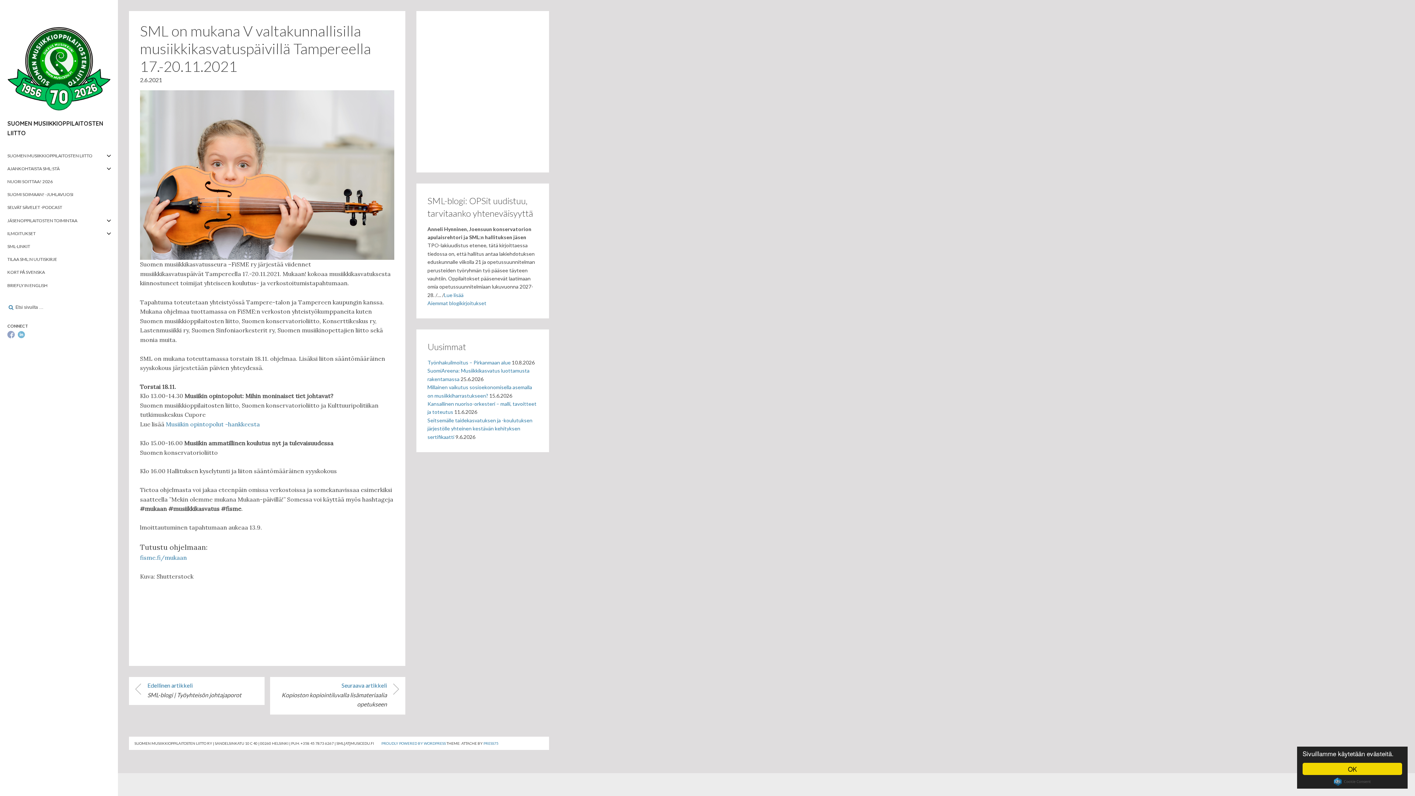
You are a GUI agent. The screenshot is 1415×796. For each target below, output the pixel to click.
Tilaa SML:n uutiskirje (32, 259)
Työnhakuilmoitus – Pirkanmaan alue (469, 362)
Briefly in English (27, 285)
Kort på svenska (26, 272)
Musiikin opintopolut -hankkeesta (213, 424)
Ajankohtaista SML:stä (33, 168)
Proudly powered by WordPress (413, 743)
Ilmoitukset (21, 233)
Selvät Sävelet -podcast (34, 207)
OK (1352, 769)
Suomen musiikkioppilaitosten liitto (49, 155)
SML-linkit (18, 246)
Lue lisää (454, 295)
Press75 (491, 743)
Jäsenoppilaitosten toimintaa (42, 220)
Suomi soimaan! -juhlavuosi (40, 194)
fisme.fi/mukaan (163, 557)
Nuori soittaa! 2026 (30, 181)
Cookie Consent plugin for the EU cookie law (1352, 782)
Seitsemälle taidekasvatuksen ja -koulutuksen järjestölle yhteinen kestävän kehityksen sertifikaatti (479, 428)
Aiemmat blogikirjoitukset (456, 303)
